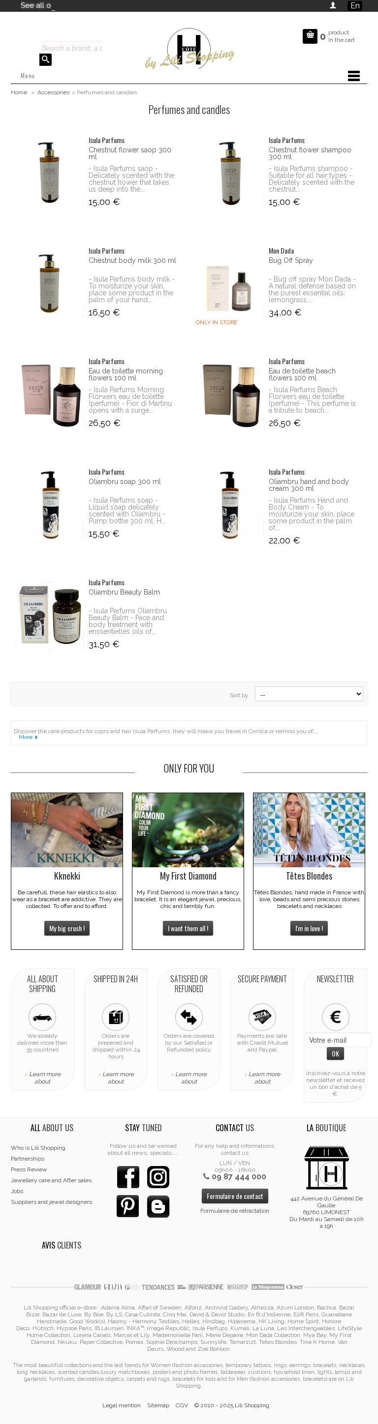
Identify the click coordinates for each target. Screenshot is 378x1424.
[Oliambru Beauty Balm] (49, 615)
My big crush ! (67, 928)
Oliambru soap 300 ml (125, 481)
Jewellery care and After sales (51, 1180)
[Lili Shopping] (189, 47)
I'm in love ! (309, 928)
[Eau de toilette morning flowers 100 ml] (49, 394)
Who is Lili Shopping (38, 1147)
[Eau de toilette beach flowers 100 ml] (229, 394)
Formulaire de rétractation (234, 1210)
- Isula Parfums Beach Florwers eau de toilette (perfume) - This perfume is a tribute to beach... (312, 400)
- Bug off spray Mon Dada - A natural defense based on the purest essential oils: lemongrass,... (312, 289)
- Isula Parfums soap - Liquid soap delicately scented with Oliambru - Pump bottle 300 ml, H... (127, 510)
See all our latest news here (69, 5)
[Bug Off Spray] (229, 284)
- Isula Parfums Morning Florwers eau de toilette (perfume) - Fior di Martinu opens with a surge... (130, 400)
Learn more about (45, 1078)
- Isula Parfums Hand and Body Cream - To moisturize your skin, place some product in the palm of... (311, 514)
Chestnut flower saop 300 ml (130, 153)
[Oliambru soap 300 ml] (49, 505)
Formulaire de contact (235, 1196)
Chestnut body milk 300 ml (132, 260)
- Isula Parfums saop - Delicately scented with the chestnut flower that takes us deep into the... (131, 179)
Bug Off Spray (291, 260)
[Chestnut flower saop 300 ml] (49, 173)
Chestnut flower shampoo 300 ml (310, 153)
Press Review (29, 1169)
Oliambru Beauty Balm (124, 592)
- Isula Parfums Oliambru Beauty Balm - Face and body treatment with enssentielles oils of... (128, 621)
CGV (182, 1405)
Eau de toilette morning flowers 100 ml (126, 374)
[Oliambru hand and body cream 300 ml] (229, 505)
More (25, 737)
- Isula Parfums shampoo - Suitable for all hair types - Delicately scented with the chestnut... (311, 179)
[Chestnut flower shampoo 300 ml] (229, 173)
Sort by (239, 695)
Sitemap (158, 1405)
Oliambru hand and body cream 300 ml (309, 485)
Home (19, 92)
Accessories (53, 92)
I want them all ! (188, 928)
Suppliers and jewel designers (51, 1201)
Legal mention (121, 1405)
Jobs (17, 1191)
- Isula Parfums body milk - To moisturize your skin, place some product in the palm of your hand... (132, 289)
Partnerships (27, 1158)
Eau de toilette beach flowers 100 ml (302, 374)
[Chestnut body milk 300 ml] (49, 284)
